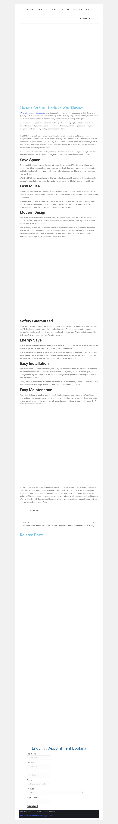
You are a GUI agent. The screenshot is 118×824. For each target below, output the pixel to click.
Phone (29, 780)
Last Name (31, 762)
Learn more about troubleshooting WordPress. (37, 816)
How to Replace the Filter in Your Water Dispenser (47, 687)
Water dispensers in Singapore (32, 113)
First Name (31, 754)
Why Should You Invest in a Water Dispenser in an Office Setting (53, 585)
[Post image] (59, 561)
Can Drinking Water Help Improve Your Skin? (45, 738)
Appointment (32, 797)
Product (30, 789)
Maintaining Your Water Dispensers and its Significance (50, 636)
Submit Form (32, 806)
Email (29, 771)
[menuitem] (30, 9)
